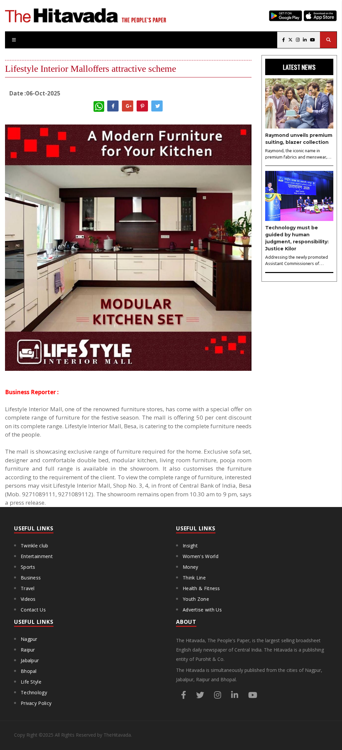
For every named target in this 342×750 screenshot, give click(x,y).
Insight (190, 545)
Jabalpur (30, 660)
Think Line (194, 577)
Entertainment (37, 556)
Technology (34, 692)
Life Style (31, 682)
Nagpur (29, 639)
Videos (28, 599)
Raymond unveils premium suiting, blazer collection (298, 138)
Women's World (200, 556)
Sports (28, 567)
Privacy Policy (36, 703)
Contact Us (33, 609)
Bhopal (29, 671)
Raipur (28, 650)
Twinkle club (34, 545)
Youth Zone (196, 599)
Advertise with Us (202, 609)
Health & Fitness (201, 588)
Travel (28, 588)
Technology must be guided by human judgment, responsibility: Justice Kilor (297, 238)
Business (31, 577)
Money (190, 567)
